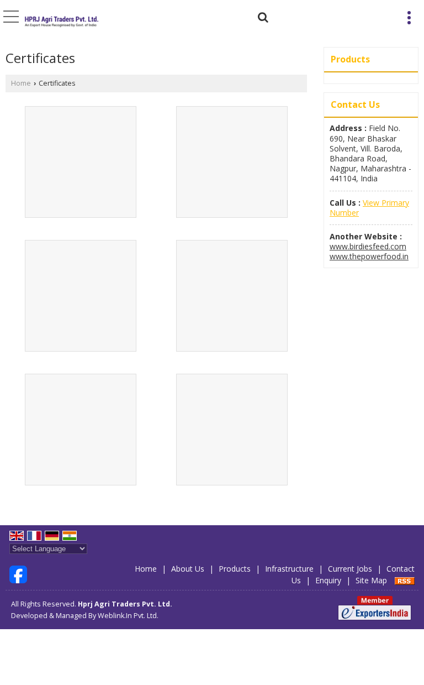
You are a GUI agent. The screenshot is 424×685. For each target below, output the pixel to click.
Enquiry (328, 580)
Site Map (371, 580)
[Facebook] (18, 573)
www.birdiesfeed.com (368, 246)
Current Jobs (350, 568)
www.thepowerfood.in (369, 256)
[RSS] (405, 580)
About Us (187, 568)
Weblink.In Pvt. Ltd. (128, 615)
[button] (369, 207)
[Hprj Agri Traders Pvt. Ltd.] (60, 20)
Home (21, 83)
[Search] (261, 15)
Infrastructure (289, 568)
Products (350, 59)
